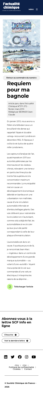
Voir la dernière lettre (14, 341)
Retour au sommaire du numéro (21, 78)
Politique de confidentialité (21, 367)
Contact (28, 369)
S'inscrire (8, 335)
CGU (17, 365)
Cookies (17, 369)
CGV (24, 365)
